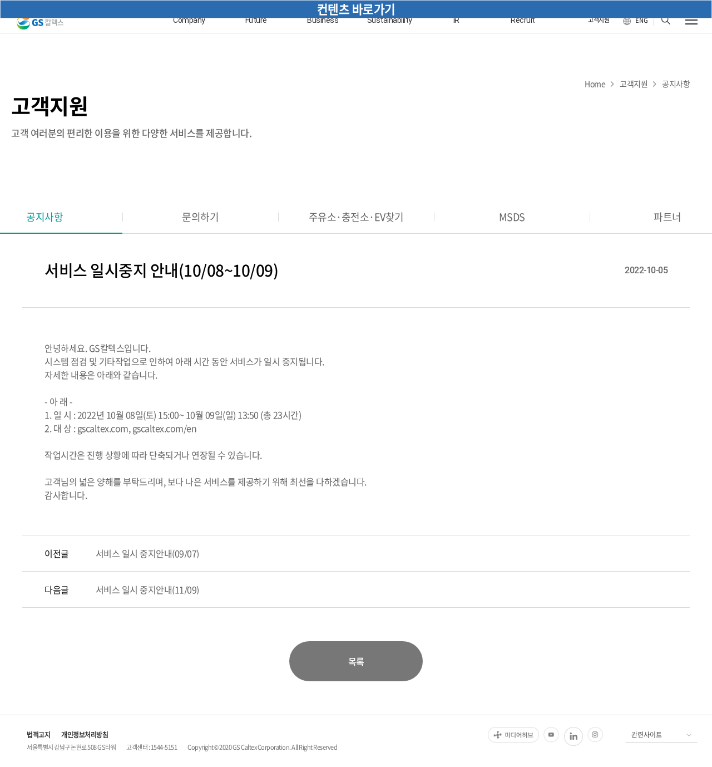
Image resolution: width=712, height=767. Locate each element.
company (189, 20)
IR (456, 20)
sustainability (389, 20)
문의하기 (200, 216)
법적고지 (38, 735)
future (256, 20)
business (322, 20)
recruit (523, 20)
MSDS (512, 216)
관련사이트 (646, 735)
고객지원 (633, 83)
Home (595, 83)
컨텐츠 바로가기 (356, 9)
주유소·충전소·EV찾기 (356, 216)
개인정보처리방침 (84, 735)
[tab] (200, 216)
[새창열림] (513, 735)
